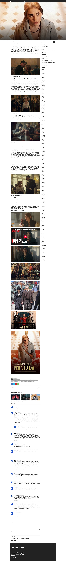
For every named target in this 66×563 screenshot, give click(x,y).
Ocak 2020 (43, 175)
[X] (14, 384)
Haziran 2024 (43, 104)
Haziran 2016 (43, 233)
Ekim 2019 (43, 179)
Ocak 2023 (43, 127)
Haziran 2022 (43, 136)
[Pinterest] (16, 384)
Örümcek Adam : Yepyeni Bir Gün (46, 60)
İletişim (45, 1)
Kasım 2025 (43, 81)
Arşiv (42, 65)
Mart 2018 (43, 205)
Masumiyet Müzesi (44, 56)
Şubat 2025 (43, 93)
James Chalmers (13, 381)
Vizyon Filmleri (43, 253)
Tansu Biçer (28, 381)
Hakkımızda (41, 1)
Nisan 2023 (43, 123)
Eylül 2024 (43, 100)
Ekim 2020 (43, 163)
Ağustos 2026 (43, 69)
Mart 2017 (43, 221)
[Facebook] (12, 384)
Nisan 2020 (43, 171)
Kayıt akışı (43, 259)
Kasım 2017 (43, 210)
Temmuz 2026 (43, 70)
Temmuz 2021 (43, 151)
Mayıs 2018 (43, 202)
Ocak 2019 (43, 191)
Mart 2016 (43, 237)
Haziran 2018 (43, 201)
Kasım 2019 (43, 178)
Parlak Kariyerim (44, 52)
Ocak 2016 (43, 240)
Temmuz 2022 (43, 135)
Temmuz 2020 (43, 167)
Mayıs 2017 (43, 218)
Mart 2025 (43, 92)
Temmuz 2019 (43, 183)
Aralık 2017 (43, 209)
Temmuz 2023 (43, 119)
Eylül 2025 (43, 84)
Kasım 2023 (43, 113)
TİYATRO (43, 252)
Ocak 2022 (43, 143)
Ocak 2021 (43, 159)
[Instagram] (14, 557)
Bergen (12, 388)
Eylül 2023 (43, 116)
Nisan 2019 (43, 187)
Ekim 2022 (43, 131)
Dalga (42, 58)
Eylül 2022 (43, 132)
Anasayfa (18, 1)
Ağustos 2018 (43, 198)
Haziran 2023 (43, 120)
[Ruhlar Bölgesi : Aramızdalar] (15, 397)
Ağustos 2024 (43, 101)
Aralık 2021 (43, 144)
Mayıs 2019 (43, 186)
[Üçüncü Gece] (25, 397)
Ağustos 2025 (43, 85)
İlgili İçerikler (13, 392)
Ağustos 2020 (43, 166)
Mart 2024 (43, 108)
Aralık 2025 (43, 80)
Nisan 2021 (43, 155)
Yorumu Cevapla (16, 440)
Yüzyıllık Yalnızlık (44, 62)
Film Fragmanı (35, 1)
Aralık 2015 (43, 241)
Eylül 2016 (43, 229)
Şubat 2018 (43, 206)
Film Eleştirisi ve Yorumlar (26, 1)
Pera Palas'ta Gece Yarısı (15, 378)
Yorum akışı (43, 260)
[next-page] (39, 392)
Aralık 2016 (43, 225)
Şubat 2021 (43, 158)
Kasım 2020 (43, 162)
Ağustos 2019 (43, 182)
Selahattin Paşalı (24, 381)
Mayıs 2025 (43, 89)
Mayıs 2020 (43, 170)
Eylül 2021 (43, 148)
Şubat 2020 (43, 174)
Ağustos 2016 (43, 230)
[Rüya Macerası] (35, 397)
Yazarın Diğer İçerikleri (19, 392)
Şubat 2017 (43, 222)
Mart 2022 (43, 140)
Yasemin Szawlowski (32, 381)
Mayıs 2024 (43, 105)
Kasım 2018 (43, 194)
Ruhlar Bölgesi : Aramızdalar (45, 46)
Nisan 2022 (43, 139)
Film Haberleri (43, 249)
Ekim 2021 (43, 147)
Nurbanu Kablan (14, 36)
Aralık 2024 (43, 96)
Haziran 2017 (43, 217)
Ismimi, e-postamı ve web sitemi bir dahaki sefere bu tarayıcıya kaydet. (21, 538)
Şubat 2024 (43, 109)
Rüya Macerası (43, 49)
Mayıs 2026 (43, 73)
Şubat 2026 (43, 77)
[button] (55, 1)
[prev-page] (38, 392)
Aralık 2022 (43, 128)
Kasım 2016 (43, 226)
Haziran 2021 (43, 152)
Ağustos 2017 (43, 214)
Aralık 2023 (43, 112)
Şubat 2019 (43, 190)
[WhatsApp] (18, 384)
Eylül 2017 (43, 213)
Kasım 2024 (43, 97)
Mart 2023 (43, 124)
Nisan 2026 (43, 74)
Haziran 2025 (43, 88)
